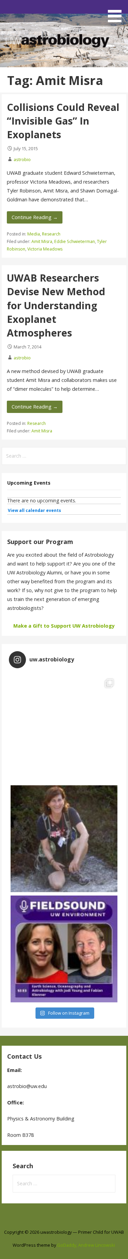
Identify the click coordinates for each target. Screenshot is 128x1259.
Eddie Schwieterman (74, 241)
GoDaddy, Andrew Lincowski (86, 1245)
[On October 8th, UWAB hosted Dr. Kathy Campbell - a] (64, 838)
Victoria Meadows (44, 249)
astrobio (22, 159)
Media (33, 234)
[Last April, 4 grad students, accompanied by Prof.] (64, 728)
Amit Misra (41, 241)
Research (51, 234)
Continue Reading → (35, 217)
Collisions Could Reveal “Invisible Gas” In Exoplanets (63, 120)
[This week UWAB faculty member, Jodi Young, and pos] (64, 949)
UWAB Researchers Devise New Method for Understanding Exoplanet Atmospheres (56, 305)
